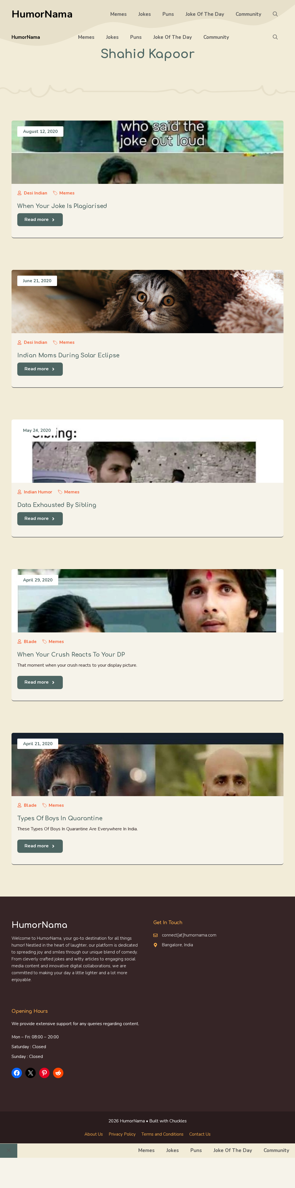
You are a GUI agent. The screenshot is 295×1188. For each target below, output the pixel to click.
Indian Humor (38, 492)
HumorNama (42, 14)
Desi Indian (35, 193)
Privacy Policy (122, 1134)
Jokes (144, 14)
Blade (30, 641)
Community (248, 14)
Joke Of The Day (205, 14)
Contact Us (200, 1134)
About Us (93, 1134)
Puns (168, 14)
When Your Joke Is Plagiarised (62, 206)
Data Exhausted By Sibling (56, 505)
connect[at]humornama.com (189, 935)
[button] (275, 14)
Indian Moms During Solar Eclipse (68, 355)
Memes (118, 14)
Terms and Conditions (162, 1134)
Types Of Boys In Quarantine (60, 818)
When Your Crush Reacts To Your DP (71, 654)
